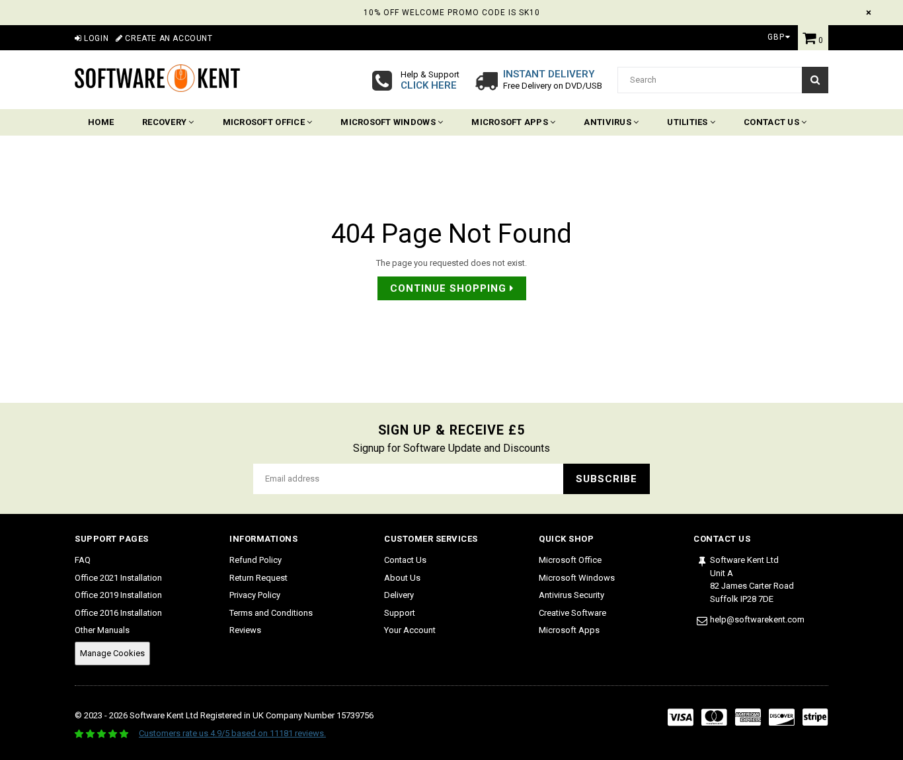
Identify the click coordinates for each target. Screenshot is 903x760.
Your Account (410, 630)
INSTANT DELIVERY (549, 74)
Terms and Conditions (271, 613)
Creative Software (572, 613)
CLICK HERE (429, 85)
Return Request (258, 578)
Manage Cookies (112, 653)
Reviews (245, 630)
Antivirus (608, 122)
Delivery (399, 595)
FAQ (83, 560)
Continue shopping (450, 288)
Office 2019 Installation (118, 595)
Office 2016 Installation (118, 613)
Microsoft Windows (389, 122)
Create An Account (167, 38)
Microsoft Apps (510, 122)
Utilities (688, 122)
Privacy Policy (254, 595)
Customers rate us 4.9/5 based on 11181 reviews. (232, 733)
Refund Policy (255, 560)
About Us (402, 578)
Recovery (165, 122)
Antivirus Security (571, 595)
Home (101, 122)
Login (95, 38)
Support (399, 613)
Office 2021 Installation (118, 578)
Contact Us (772, 122)
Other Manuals (102, 630)
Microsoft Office (265, 122)
